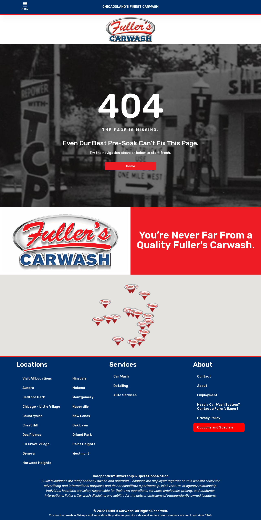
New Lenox (81, 416)
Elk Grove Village (36, 444)
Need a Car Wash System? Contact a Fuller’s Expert (218, 407)
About (202, 386)
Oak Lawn (80, 425)
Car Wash (121, 376)
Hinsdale (79, 378)
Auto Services (125, 395)
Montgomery (82, 397)
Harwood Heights (36, 463)
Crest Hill (30, 425)
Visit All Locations (37, 378)
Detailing (120, 386)
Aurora (28, 388)
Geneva (28, 453)
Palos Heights (83, 444)
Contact (204, 376)
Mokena (78, 388)
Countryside (32, 416)
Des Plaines (31, 435)
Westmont (80, 453)
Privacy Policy (208, 418)
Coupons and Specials (215, 427)
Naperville (80, 406)
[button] (25, 4)
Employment (207, 395)
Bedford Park (33, 397)
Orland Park (82, 435)
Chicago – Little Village (41, 406)
